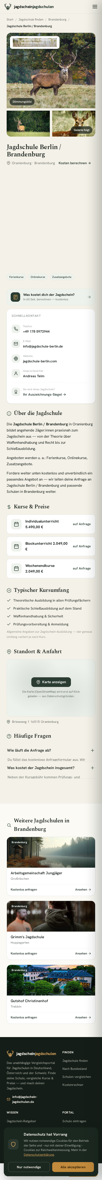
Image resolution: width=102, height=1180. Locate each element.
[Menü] (95, 6)
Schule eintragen (74, 1121)
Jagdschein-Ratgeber (21, 1121)
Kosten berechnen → (75, 163)
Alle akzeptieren (73, 1167)
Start (10, 19)
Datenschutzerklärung (39, 1155)
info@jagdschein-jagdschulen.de (24, 1099)
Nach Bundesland (74, 1069)
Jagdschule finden (31, 19)
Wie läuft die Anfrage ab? (29, 750)
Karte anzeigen (54, 682)
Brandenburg (57, 19)
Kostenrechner (72, 1085)
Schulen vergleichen (76, 1077)
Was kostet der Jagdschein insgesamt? (40, 767)
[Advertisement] (51, 219)
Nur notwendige (29, 1167)
